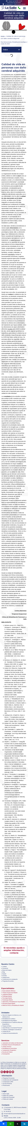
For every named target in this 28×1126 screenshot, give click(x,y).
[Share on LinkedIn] (24, 1124)
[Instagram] (7, 1072)
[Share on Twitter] (17, 1124)
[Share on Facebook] (3, 1124)
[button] (24, 8)
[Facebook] (2, 1072)
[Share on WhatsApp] (10, 1124)
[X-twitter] (4, 1072)
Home (3, 36)
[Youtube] (13, 1072)
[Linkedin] (10, 1072)
